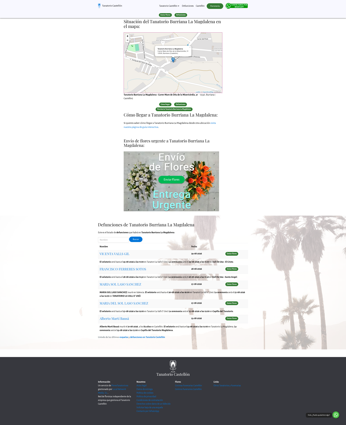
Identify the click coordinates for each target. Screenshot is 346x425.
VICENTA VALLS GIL (114, 254)
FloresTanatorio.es (119, 385)
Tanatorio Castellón (112, 5)
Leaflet (198, 92)
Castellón (200, 6)
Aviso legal (142, 385)
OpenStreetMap (208, 92)
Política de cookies (145, 393)
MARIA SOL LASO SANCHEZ (120, 284)
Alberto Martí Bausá (114, 318)
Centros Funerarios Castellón (188, 389)
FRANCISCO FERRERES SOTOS (123, 269)
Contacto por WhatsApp (148, 411)
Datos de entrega (145, 389)
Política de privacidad (146, 396)
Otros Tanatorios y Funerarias (227, 385)
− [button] (127, 40)
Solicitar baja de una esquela (150, 407)
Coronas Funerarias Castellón (188, 385)
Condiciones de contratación (150, 400)
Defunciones (188, 6)
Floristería (215, 6)
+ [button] (127, 36)
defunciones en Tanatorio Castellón (147, 337)
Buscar (136, 239)
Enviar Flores (165, 15)
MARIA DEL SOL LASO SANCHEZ (124, 303)
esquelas (124, 337)
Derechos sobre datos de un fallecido (154, 404)
